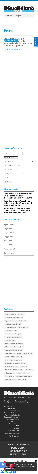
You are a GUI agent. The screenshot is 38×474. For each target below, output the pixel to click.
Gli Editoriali (11, 330)
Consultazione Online (13, 324)
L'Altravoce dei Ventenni (14, 347)
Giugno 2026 (9, 233)
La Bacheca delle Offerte (13, 357)
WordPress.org (14, 436)
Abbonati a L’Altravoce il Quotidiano (18, 397)
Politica (10, 373)
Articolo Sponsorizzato (14, 317)
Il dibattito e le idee (13, 334)
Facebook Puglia (12, 419)
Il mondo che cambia (13, 337)
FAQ (24, 454)
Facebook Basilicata (12, 413)
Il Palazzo (10, 340)
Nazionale (17, 370)
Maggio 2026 (9, 237)
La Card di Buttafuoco (13, 360)
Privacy (14, 454)
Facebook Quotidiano (12, 411)
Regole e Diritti (23, 373)
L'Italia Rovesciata (24, 353)
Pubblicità (17, 447)
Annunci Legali (10, 314)
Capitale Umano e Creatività (15, 321)
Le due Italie (11, 366)
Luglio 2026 (8, 229)
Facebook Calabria (12, 415)
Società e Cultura (24, 376)
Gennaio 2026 (9, 253)
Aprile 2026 (8, 241)
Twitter (12, 421)
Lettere (23, 366)
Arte (21, 314)
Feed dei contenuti (12, 431)
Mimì (8, 370)
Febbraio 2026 (9, 249)
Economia (23, 327)
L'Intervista (10, 353)
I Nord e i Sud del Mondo (14, 344)
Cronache (10, 327)
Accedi (16, 428)
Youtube (12, 423)
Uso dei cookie (18, 451)
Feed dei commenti (12, 433)
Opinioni (28, 370)
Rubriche (9, 376)
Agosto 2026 (9, 225)
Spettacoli (8, 40)
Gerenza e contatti (18, 444)
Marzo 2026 (8, 245)
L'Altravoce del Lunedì (13, 350)
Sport (22, 379)
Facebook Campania (12, 417)
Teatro (15, 40)
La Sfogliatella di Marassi (15, 363)
